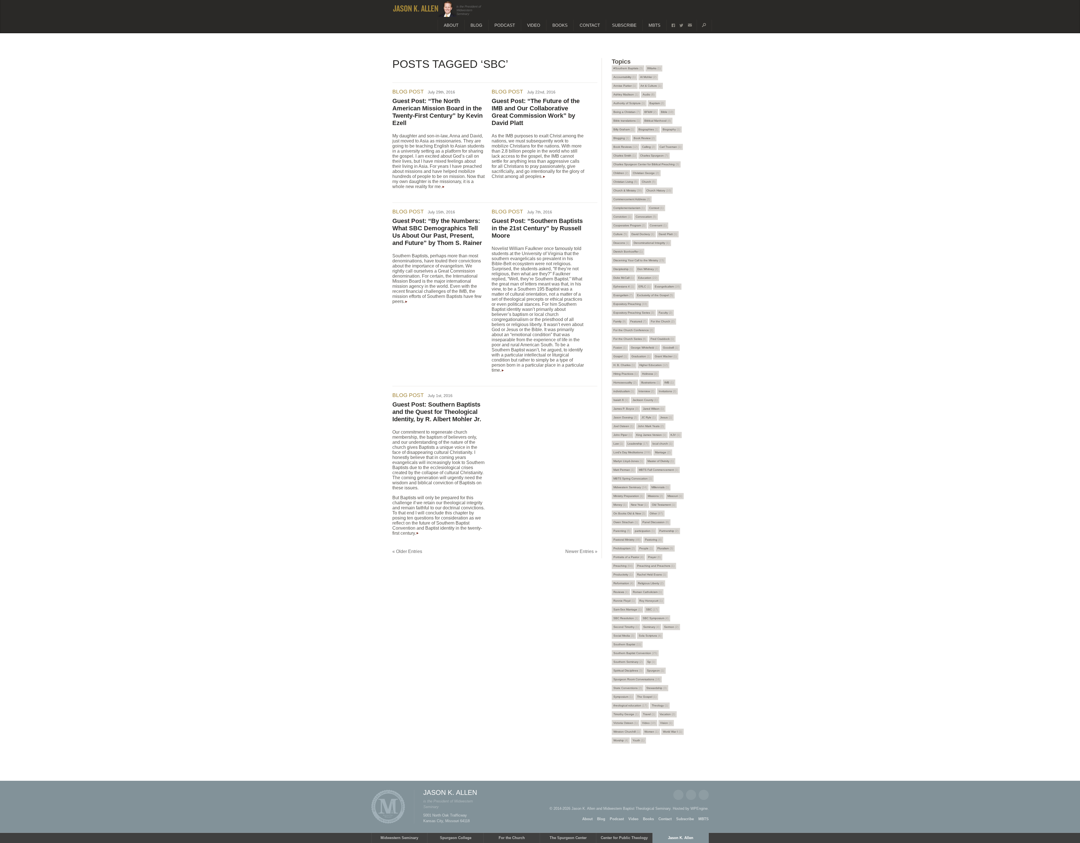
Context (656, 207)
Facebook (678, 795)
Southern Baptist (627, 644)
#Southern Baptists (628, 68)
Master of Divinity (660, 461)
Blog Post (408, 92)
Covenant (658, 225)
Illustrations (650, 382)
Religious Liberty (650, 583)
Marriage (662, 452)
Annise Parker (624, 85)
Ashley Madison (625, 94)
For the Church (662, 321)
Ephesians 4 (623, 286)
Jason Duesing (625, 417)
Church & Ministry (627, 190)
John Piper (622, 434)
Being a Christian (626, 111)
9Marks (654, 68)
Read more (443, 186)
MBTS (654, 25)
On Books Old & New (629, 513)
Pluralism (665, 548)
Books (560, 25)
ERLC (644, 286)
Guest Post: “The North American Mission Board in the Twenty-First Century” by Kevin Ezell (437, 111)
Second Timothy (626, 626)
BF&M (650, 111)
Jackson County (645, 400)
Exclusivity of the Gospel (655, 295)
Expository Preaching (630, 303)
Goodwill (670, 347)
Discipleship (623, 269)
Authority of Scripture (629, 103)
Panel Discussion (655, 522)
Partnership (668, 530)
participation (645, 530)
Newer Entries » (581, 551)
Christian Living (625, 181)
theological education (630, 705)
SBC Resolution (625, 618)
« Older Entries (407, 551)
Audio (648, 94)
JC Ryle (649, 417)
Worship (620, 740)
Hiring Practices (625, 373)
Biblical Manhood (657, 120)
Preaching (623, 565)
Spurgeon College (455, 838)
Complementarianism (629, 207)
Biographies (648, 129)
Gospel (620, 356)
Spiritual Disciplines (627, 670)
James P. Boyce (625, 408)
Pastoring (653, 539)
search (704, 25)
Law (618, 443)
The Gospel (646, 696)
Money (619, 504)
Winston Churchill (626, 731)
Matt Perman (623, 469)
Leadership (637, 443)
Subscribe (624, 25)
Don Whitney (647, 269)
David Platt (668, 234)
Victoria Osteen (625, 722)
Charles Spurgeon (654, 155)
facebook (673, 25)
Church (648, 181)
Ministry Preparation (628, 496)
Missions (655, 496)
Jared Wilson (653, 408)
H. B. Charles (624, 365)
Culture (620, 234)
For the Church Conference (633, 330)
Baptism (656, 103)
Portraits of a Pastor (628, 557)
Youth (638, 740)
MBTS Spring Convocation (632, 478)
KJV (675, 434)
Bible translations (626, 120)
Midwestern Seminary (630, 487)
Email (704, 795)
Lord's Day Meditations (632, 452)
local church (662, 443)
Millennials (660, 487)
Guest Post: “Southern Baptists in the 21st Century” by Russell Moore (537, 228)
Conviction (622, 216)
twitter (681, 25)
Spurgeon (655, 670)
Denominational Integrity (651, 242)
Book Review (644, 138)
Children (620, 173)
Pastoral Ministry (626, 539)
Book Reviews (625, 146)
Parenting (621, 530)
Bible (667, 111)
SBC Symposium (656, 618)
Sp (651, 661)
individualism (623, 391)
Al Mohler (648, 77)
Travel (649, 714)
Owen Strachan (625, 522)
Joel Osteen (623, 426)
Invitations (667, 391)
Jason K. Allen (680, 838)
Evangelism (623, 295)
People (646, 548)
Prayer (654, 557)
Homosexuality (624, 382)
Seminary (651, 626)
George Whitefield (644, 347)
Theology (660, 705)
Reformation (623, 583)
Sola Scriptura (650, 635)
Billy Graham (623, 129)
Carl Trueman (670, 146)
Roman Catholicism (647, 592)
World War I (672, 731)
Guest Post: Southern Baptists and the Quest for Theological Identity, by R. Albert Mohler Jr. (436, 412)
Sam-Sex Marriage (627, 609)
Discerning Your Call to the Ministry (638, 260)
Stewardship (656, 688)
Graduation (640, 356)
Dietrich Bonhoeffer (628, 251)
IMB (669, 382)
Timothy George (625, 714)
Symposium (623, 696)
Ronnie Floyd (624, 600)
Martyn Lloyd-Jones (628, 461)
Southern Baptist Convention (635, 653)
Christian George (646, 173)
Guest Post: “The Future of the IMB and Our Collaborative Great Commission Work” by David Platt (536, 111)
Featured (638, 321)
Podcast (504, 25)
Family (619, 321)
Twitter (691, 795)
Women (651, 731)
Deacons (621, 242)
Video (533, 25)
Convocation (646, 216)
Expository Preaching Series (633, 312)
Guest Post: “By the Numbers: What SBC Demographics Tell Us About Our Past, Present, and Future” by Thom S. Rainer (437, 231)
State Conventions (627, 688)
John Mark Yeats (651, 426)
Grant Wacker (666, 356)
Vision (666, 722)
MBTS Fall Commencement (658, 469)
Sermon (671, 626)
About (451, 25)
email (690, 25)
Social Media (623, 635)
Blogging (621, 138)
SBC (652, 609)
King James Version (651, 434)
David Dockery (642, 234)
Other (656, 513)
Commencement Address (631, 199)
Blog (476, 25)
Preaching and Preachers (655, 565)
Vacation (667, 714)
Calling (648, 146)
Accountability (624, 77)
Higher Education (653, 365)
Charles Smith (624, 155)
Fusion (619, 347)
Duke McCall (623, 277)
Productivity (623, 574)
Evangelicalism (667, 286)
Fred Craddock (662, 338)
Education (647, 277)
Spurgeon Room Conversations (636, 679)
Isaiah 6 (620, 400)
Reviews (620, 592)
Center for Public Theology (624, 838)
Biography (671, 129)
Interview (646, 391)
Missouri (674, 496)
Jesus (666, 417)
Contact (590, 25)
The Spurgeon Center (568, 838)
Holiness (649, 373)
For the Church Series (629, 338)
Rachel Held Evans (651, 574)
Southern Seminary (628, 661)
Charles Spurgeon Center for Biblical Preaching (646, 164)
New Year (639, 504)
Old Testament (663, 504)
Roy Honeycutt (651, 600)
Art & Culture (650, 85)
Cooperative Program (629, 225)
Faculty (665, 312)
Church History (658, 190)
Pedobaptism (624, 548)
